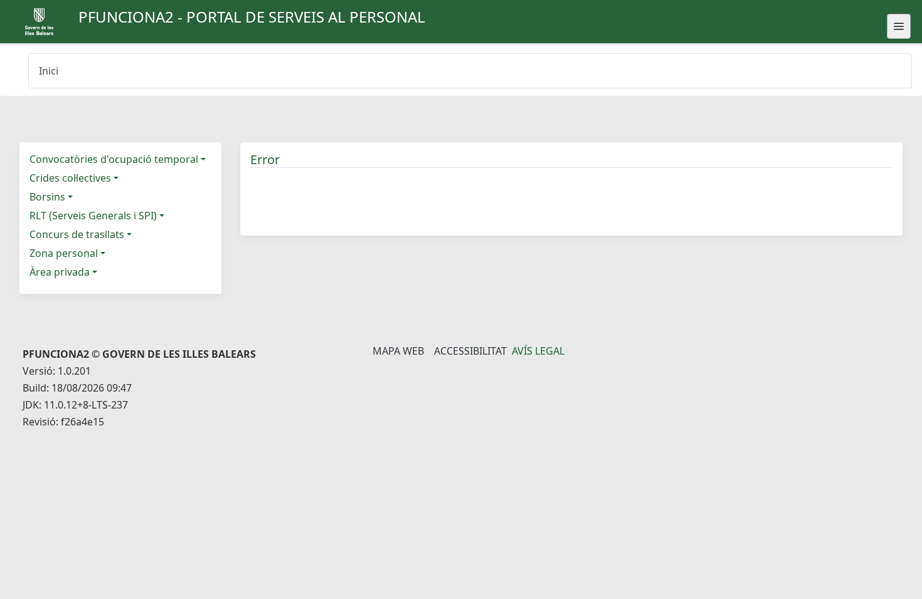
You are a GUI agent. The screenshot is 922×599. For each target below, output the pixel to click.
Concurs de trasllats (76, 234)
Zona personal (63, 253)
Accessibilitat (470, 351)
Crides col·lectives (70, 178)
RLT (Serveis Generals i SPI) (93, 215)
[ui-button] (899, 26)
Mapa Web (398, 351)
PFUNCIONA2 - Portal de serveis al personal (251, 16)
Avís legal (538, 351)
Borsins (47, 197)
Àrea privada (59, 272)
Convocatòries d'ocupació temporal (113, 159)
